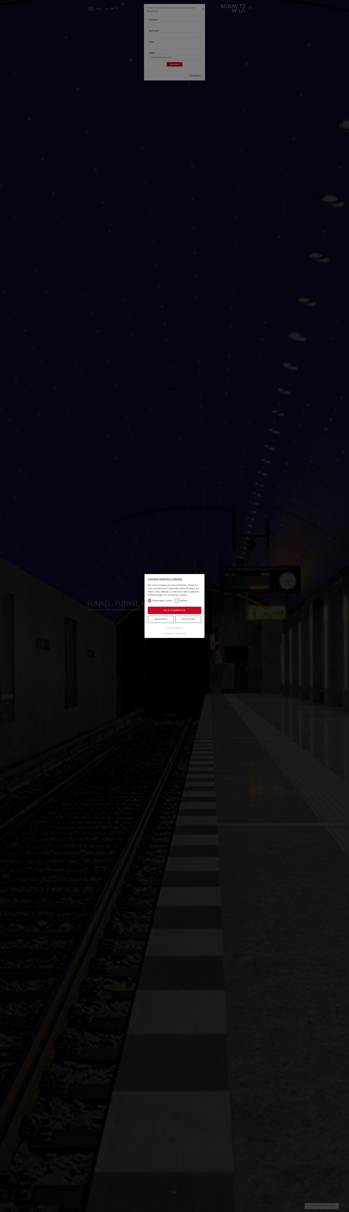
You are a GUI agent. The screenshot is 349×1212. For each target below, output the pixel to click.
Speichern (188, 619)
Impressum (167, 633)
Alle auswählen (175, 610)
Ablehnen (160, 619)
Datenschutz (180, 633)
